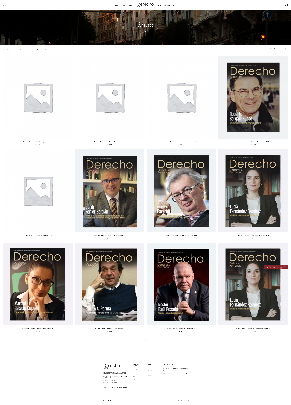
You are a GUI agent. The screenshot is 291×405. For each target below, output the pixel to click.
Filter (286, 49)
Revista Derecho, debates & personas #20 (253, 142)
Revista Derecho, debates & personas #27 (109, 329)
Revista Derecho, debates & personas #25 (253, 235)
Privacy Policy (136, 376)
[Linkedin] (188, 400)
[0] (285, 5)
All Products (6, 49)
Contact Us (150, 373)
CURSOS (117, 401)
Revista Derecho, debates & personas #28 (181, 329)
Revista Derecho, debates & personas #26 (37, 329)
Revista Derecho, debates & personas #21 (38, 235)
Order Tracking (136, 374)
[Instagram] (184, 400)
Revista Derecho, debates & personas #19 (181, 142)
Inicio (116, 5)
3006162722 (114, 382)
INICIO (105, 401)
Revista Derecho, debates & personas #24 (181, 235)
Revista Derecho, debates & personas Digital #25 (253, 329)
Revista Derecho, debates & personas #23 (109, 235)
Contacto (167, 5)
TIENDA (110, 401)
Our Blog (149, 375)
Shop (145, 31)
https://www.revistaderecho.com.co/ (119, 387)
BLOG (123, 401)
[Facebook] (181, 400)
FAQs (134, 371)
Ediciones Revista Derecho (21, 49)
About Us (150, 368)
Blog (159, 5)
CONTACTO (129, 401)
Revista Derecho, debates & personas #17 (38, 142)
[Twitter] (178, 400)
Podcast (130, 5)
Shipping (135, 369)
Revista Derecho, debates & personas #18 (109, 142)
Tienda (123, 5)
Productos (45, 49)
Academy (35, 49)
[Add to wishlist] (71, 58)
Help (134, 379)
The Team (150, 370)
